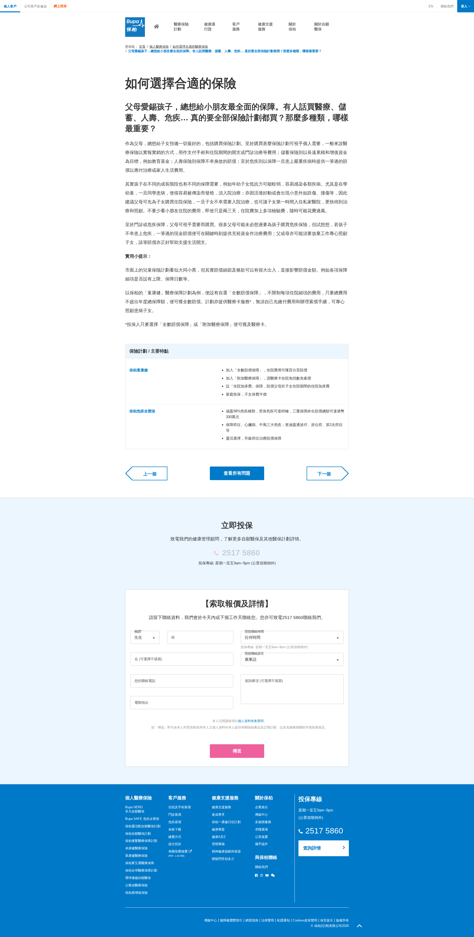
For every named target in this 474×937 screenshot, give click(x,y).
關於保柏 (264, 797)
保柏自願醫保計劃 (138, 833)
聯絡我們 (447, 6)
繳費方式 (174, 837)
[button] (465, 6)
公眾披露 (261, 837)
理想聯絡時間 (254, 631)
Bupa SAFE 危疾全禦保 (142, 819)
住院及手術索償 (179, 807)
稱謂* (138, 631)
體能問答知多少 (223, 859)
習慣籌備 (218, 844)
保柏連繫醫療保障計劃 (141, 841)
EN (431, 6)
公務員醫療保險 (136, 885)
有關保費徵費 (178, 853)
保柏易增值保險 (136, 892)
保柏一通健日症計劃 (226, 822)
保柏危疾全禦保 (142, 411)
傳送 (237, 750)
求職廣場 (261, 829)
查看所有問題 (237, 473)
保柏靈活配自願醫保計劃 (142, 826)
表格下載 (174, 829)
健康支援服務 (225, 797)
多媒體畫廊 (263, 822)
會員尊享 (218, 814)
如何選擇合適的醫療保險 (190, 46)
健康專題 (218, 829)
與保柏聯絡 (266, 857)
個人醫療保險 (159, 46)
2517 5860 (324, 830)
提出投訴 (174, 844)
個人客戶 (10, 6)
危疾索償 (174, 822)
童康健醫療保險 (136, 855)
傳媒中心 (261, 814)
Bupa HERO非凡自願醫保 (134, 809)
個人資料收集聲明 (251, 721)
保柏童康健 (138, 370)
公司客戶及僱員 (35, 6)
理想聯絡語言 (254, 653)
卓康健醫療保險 (136, 848)
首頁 (142, 46)
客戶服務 (177, 797)
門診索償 (174, 814)
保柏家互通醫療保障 (139, 863)
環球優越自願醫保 (138, 878)
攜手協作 (261, 844)
